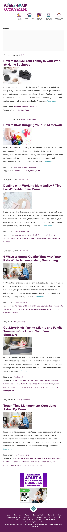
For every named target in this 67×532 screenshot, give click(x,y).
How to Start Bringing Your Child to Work (32, 125)
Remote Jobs (29, 18)
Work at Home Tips (21, 231)
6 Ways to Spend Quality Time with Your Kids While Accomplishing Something (32, 258)
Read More (51, 101)
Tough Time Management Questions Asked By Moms (29, 407)
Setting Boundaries (18, 387)
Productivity (58, 306)
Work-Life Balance (10, 313)
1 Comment (23, 251)
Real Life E (7, 462)
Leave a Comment (28, 119)
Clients (41, 380)
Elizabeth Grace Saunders (44, 458)
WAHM (13, 238)
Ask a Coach (20, 458)
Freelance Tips (19, 377)
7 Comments (26, 55)
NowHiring (20, 19)
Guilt (35, 235)
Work (19, 238)
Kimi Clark (25, 110)
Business (18, 306)
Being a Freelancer (22, 380)
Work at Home (28, 238)
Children (26, 306)
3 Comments (23, 180)
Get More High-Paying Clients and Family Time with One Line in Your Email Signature (33, 331)
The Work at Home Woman (14, 309)
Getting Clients (25, 384)
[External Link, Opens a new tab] (33, 487)
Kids (38, 171)
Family (17, 110)
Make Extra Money (59, 19)
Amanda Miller (20, 235)
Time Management (21, 302)
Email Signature (51, 380)
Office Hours (37, 384)
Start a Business (39, 19)
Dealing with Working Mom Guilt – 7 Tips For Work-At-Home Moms (32, 187)
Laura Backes (46, 306)
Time (28, 309)
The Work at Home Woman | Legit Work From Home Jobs (16, 7)
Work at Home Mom (43, 238)
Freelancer (13, 384)
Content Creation (49, 19)
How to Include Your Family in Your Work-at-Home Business (33, 62)
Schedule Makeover (21, 462)
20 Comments (20, 322)
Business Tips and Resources (25, 107)
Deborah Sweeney (22, 171)
